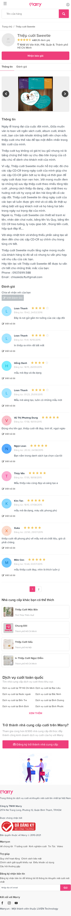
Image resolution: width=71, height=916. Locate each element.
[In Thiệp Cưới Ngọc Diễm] (8, 660)
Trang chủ (7, 26)
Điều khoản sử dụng (43, 862)
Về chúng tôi (6, 846)
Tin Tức (51, 846)
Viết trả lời (10, 323)
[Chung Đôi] (8, 627)
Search (64, 13)
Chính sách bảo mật (31, 858)
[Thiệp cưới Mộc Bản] (8, 611)
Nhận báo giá (35, 55)
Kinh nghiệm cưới (38, 846)
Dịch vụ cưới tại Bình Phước (50, 706)
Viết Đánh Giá (14, 297)
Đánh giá (22, 66)
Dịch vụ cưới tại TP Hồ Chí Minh (18, 688)
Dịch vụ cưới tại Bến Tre (14, 700)
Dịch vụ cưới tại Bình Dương (50, 700)
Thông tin (7, 66)
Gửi (66, 887)
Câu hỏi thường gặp (10, 866)
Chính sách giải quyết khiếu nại (16, 862)
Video (60, 846)
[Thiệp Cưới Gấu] (8, 643)
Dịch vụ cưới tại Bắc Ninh (48, 694)
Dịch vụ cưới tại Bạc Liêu (48, 688)
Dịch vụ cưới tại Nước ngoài (16, 694)
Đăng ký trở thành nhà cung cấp (37, 744)
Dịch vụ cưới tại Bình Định (15, 706)
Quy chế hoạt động (10, 858)
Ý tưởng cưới (20, 846)
